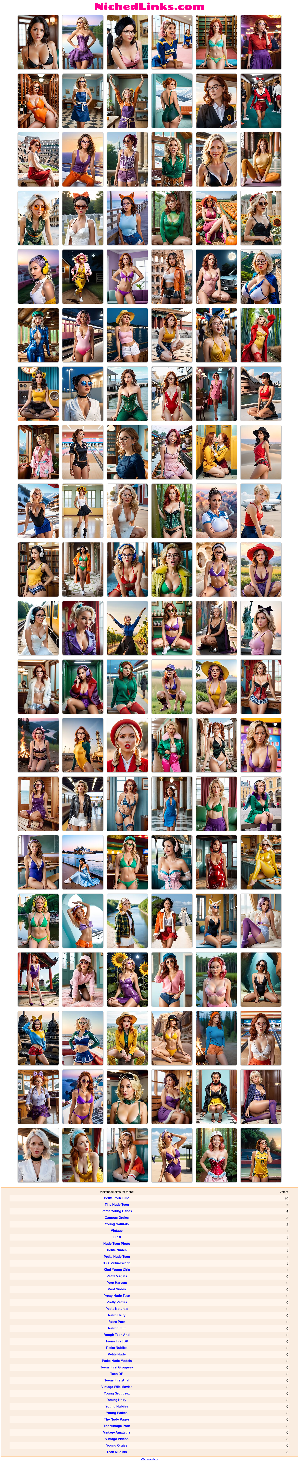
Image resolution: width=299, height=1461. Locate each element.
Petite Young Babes (116, 1211)
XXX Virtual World (117, 1263)
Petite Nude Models (117, 1361)
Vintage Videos (117, 1439)
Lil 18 (117, 1237)
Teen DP (116, 1374)
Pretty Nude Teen (117, 1295)
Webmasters (149, 1459)
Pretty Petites (117, 1302)
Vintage (117, 1230)
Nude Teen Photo (116, 1243)
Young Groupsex (117, 1393)
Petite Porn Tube (117, 1198)
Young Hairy (116, 1400)
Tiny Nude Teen (117, 1204)
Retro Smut (116, 1328)
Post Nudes (117, 1289)
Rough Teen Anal (117, 1335)
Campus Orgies (117, 1217)
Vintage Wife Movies (116, 1387)
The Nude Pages (117, 1419)
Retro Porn (116, 1322)
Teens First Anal (116, 1380)
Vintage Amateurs (117, 1432)
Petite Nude (117, 1354)
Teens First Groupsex (116, 1367)
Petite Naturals (117, 1308)
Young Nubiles (116, 1406)
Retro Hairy (116, 1315)
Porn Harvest (117, 1282)
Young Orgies (116, 1445)
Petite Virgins (117, 1276)
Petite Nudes (117, 1250)
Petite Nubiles (117, 1348)
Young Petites (117, 1413)
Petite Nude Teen (117, 1256)
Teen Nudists (117, 1452)
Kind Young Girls (117, 1269)
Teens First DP (117, 1341)
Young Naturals (117, 1224)
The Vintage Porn (116, 1426)
